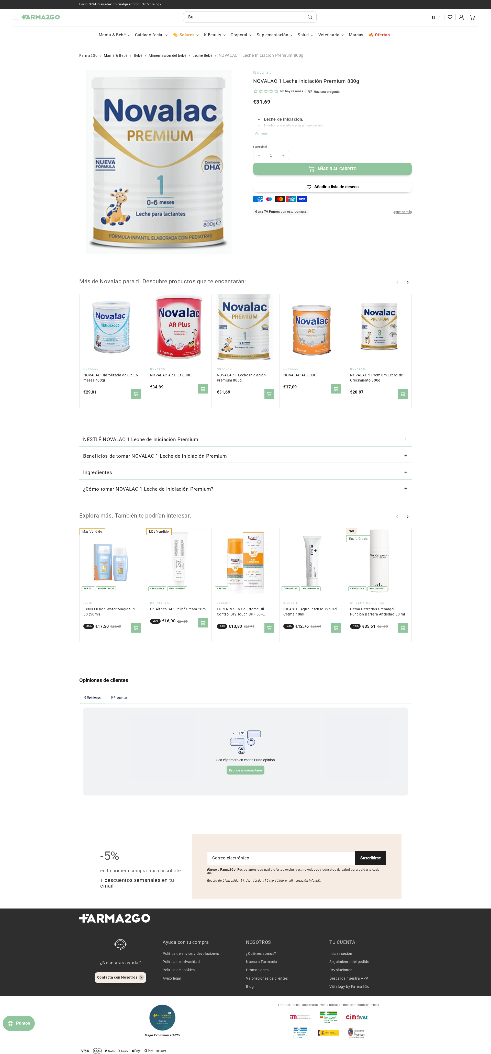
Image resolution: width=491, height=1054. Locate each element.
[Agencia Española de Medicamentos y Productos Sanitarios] (300, 1017)
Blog (250, 986)
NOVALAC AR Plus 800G (171, 375)
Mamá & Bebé (112, 34)
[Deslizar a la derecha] (407, 282)
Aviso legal (172, 978)
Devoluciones (340, 970)
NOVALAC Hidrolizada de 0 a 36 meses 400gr (110, 378)
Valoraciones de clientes (267, 978)
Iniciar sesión (340, 953)
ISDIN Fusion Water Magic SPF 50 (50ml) (109, 611)
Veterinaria (329, 34)
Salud (303, 34)
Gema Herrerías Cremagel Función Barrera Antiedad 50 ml (377, 611)
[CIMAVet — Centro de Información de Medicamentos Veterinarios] (356, 1017)
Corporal (239, 34)
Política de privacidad (181, 962)
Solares (187, 34)
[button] (472, 17)
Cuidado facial (149, 34)
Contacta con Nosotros (117, 977)
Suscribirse (370, 858)
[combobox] (250, 17)
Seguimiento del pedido (349, 962)
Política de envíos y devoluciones (191, 953)
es (433, 17)
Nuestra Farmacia (261, 962)
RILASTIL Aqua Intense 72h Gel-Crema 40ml (310, 611)
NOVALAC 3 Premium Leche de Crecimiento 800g (376, 378)
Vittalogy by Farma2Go (349, 986)
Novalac (262, 72)
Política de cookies (179, 970)
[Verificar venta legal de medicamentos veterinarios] (300, 1033)
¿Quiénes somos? (261, 953)
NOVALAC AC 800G (300, 375)
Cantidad (260, 147)
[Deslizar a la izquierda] (397, 282)
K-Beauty (212, 34)
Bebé (138, 55)
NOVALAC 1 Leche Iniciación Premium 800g (241, 378)
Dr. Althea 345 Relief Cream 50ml (178, 609)
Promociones (257, 970)
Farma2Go (88, 55)
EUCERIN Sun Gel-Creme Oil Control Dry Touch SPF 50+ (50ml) (240, 612)
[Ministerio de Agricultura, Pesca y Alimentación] (328, 1033)
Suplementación (272, 34)
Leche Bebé (202, 55)
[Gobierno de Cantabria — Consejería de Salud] (356, 1033)
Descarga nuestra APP (348, 978)
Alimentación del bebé (167, 55)
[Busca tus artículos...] (310, 17)
